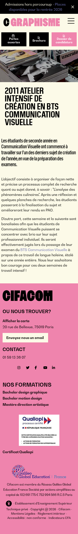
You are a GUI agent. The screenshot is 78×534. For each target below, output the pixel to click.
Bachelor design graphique (25, 392)
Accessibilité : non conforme (26, 518)
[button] (9, 504)
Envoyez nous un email (25, 338)
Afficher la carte (16, 321)
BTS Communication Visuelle (43, 250)
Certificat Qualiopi (18, 452)
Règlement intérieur (51, 513)
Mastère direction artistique (26, 404)
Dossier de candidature (64, 40)
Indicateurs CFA (60, 518)
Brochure (39, 40)
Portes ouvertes (14, 40)
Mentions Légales (23, 513)
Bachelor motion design (22, 398)
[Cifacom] (31, 22)
